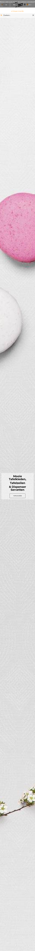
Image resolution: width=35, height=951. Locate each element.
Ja (6, 4)
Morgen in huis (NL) (18, 11)
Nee (14, 4)
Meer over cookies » (26, 4)
